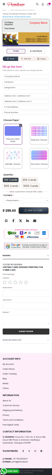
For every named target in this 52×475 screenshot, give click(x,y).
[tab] (26, 255)
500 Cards (11, 186)
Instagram (35, 450)
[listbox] (26, 148)
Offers (6, 388)
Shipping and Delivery (13, 410)
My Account (8, 364)
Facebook (13, 220)
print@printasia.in (20, 461)
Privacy (6, 415)
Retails (4, 10)
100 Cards (10, 180)
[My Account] (43, 4)
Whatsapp (6, 220)
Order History (9, 369)
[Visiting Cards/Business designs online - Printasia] (13, 4)
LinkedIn (27, 220)
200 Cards (29, 180)
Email (34, 220)
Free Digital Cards (11, 424)
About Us (7, 400)
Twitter (20, 220)
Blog (5, 378)
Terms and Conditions (13, 420)
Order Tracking (10, 373)
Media (5, 383)
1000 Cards (30, 186)
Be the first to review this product (17, 16)
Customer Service (11, 405)
